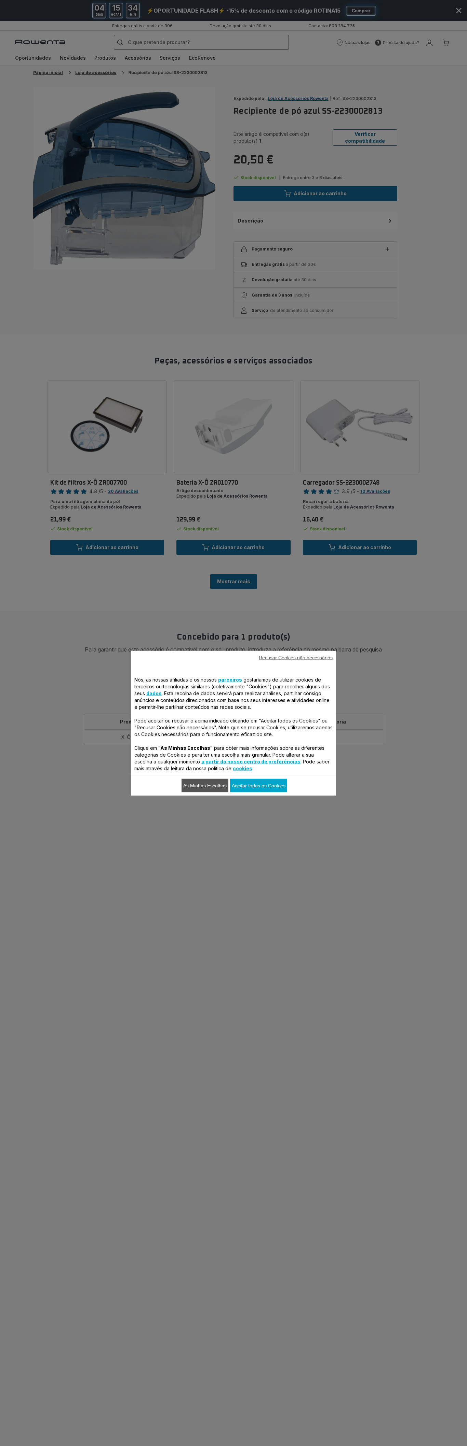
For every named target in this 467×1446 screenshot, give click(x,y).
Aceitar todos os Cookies (258, 785)
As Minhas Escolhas (205, 785)
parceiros (230, 679)
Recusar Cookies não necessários (296, 657)
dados (154, 693)
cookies (242, 768)
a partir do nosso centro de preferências (251, 761)
